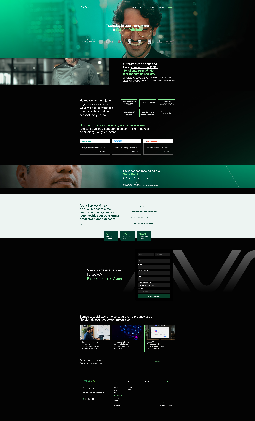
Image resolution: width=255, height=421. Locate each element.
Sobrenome (157, 251)
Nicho (139, 276)
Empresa (140, 264)
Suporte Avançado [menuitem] (133, 385)
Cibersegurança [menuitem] (118, 395)
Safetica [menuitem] (116, 400)
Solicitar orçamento (154, 296)
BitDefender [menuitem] (117, 405)
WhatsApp (140, 288)
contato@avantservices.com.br (93, 392)
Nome (139, 251)
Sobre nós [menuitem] (151, 7)
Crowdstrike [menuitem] (117, 403)
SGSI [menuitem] (129, 390)
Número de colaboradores (144, 282)
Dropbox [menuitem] (116, 390)
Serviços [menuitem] (142, 7)
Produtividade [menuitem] (117, 385)
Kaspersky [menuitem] (116, 398)
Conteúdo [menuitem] (161, 7)
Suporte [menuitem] (170, 7)
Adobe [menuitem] (115, 392)
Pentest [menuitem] (130, 387)
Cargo (139, 258)
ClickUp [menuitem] (116, 387)
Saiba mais (103, 151)
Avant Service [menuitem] (163, 403)
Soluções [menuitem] (133, 7)
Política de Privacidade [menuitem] (166, 405)
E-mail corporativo (143, 270)
